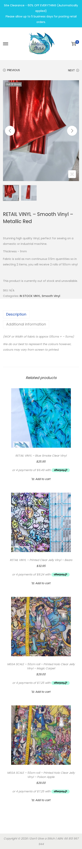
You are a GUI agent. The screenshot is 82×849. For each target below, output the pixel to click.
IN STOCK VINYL (30, 296)
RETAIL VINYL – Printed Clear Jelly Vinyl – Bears (41, 560)
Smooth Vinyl (51, 296)
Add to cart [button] (42, 479)
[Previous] (10, 131)
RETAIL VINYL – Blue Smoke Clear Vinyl (40, 456)
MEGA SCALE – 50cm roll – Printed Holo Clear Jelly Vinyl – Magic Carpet (41, 666)
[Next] (72, 131)
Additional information (26, 324)
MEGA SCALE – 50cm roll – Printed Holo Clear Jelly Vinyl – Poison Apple (41, 775)
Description (16, 314)
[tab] (41, 314)
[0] (73, 43)
